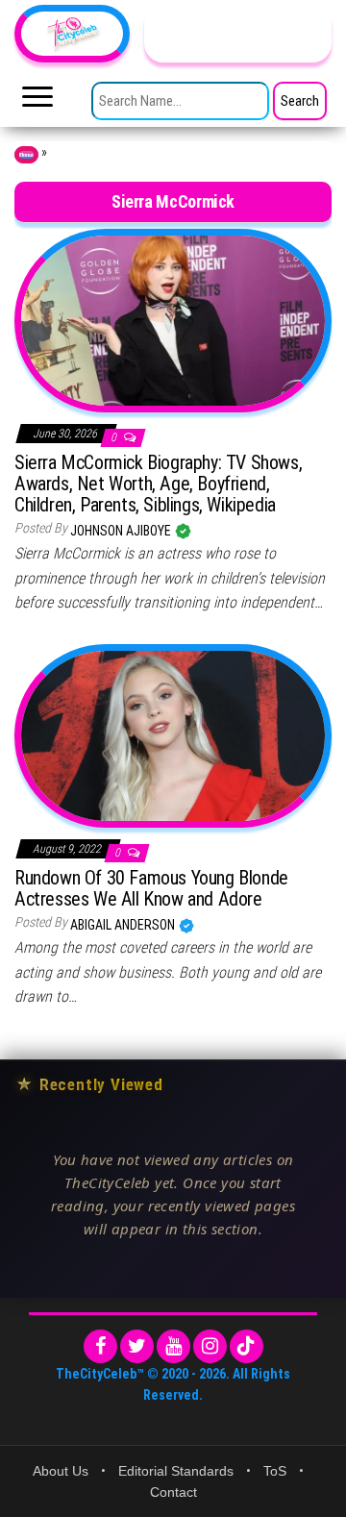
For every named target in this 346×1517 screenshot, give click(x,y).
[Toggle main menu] (37, 102)
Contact (173, 1492)
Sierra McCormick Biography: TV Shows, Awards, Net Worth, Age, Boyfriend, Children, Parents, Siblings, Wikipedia (158, 483)
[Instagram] (210, 1346)
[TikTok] (246, 1346)
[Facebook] (100, 1346)
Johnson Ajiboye (122, 530)
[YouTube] (173, 1346)
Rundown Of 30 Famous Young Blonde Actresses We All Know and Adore (151, 888)
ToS (274, 1471)
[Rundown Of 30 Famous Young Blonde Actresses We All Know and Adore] (173, 734)
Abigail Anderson (124, 925)
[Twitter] (137, 1346)
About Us (60, 1471)
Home (26, 155)
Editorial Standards (176, 1471)
